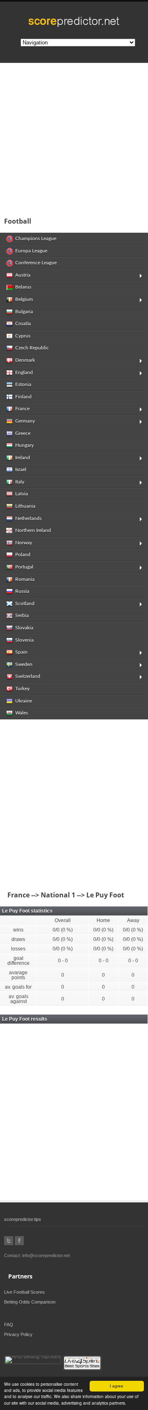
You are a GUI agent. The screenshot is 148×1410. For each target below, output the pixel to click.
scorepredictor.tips (22, 1219)
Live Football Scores (24, 1292)
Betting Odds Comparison (30, 1301)
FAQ (8, 1324)
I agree (116, 1386)
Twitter (8, 1240)
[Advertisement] (74, 137)
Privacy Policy (18, 1334)
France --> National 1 (39, 894)
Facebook (19, 1240)
